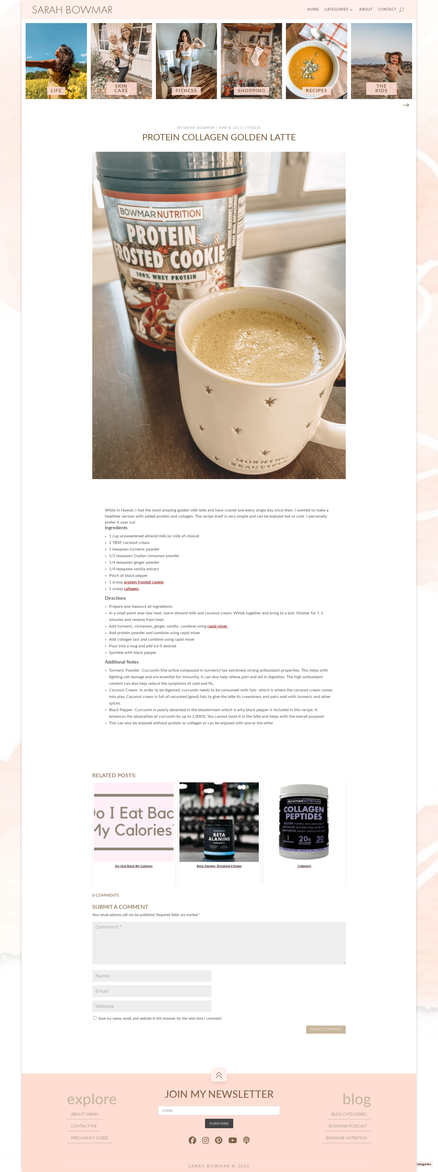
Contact (387, 9)
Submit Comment (326, 1029)
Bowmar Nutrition (346, 1138)
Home (313, 9)
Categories (337, 9)
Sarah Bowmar (199, 128)
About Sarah (85, 1114)
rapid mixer (217, 626)
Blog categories (349, 1114)
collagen (132, 589)
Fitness (253, 128)
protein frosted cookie (143, 582)
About (366, 9)
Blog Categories (419, 1164)
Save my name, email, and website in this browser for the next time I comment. (160, 1018)
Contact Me (84, 1126)
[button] (406, 105)
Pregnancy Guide (89, 1138)
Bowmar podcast (348, 1126)
